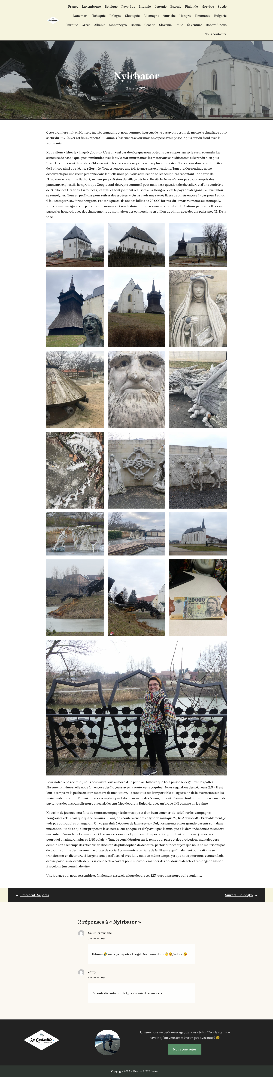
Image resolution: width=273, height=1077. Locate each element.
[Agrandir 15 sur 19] (222, 516)
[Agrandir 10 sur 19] (99, 435)
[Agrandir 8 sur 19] (161, 355)
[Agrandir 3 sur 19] (222, 227)
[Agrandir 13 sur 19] (99, 516)
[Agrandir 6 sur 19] (222, 274)
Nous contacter (184, 1049)
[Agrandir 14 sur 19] (161, 516)
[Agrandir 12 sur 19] (222, 435)
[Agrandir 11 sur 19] (161, 435)
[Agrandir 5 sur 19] (161, 274)
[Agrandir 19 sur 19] (222, 644)
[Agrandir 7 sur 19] (99, 355)
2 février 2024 (96, 938)
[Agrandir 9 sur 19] (222, 355)
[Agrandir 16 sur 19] (99, 563)
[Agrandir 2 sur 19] (161, 227)
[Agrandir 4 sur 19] (99, 274)
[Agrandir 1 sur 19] (99, 227)
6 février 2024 (96, 977)
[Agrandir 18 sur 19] (222, 563)
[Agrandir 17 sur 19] (161, 563)
